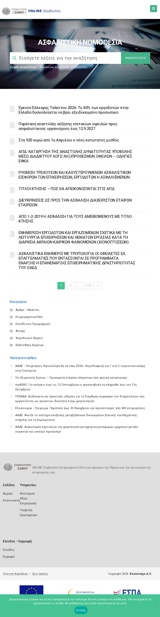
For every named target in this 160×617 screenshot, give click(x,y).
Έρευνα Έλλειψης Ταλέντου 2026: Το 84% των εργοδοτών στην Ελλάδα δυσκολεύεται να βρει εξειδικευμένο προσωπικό (74, 110)
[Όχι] (155, 608)
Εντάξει (81, 610)
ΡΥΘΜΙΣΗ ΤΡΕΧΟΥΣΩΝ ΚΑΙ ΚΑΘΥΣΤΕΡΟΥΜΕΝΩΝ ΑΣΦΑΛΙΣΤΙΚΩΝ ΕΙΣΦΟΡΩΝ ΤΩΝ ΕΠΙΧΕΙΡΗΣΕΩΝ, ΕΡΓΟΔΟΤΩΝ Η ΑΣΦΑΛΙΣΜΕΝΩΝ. (75, 175)
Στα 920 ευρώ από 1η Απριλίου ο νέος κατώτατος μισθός (69, 140)
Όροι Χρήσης (40, 573)
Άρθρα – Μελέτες (28, 310)
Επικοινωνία (11, 500)
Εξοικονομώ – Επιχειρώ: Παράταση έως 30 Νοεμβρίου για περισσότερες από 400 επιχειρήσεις (80, 408)
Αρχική (7, 493)
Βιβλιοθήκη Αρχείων (30, 345)
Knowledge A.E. (141, 574)
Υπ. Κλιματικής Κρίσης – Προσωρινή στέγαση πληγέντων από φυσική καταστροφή (71, 377)
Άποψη (20, 331)
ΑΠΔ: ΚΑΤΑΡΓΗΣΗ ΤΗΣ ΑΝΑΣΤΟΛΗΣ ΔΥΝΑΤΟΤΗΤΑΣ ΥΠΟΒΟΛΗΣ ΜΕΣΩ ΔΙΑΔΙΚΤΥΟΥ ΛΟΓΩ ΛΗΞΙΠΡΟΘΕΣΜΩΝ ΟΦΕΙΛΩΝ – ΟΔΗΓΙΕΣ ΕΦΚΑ (75, 156)
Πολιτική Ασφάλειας (15, 573)
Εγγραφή (8, 556)
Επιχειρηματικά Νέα (29, 317)
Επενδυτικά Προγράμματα (33, 324)
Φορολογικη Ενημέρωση (54, 67)
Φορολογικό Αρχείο (29, 338)
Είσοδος (8, 550)
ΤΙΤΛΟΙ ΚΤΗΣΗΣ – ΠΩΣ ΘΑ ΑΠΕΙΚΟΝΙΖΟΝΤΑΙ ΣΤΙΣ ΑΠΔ (66, 188)
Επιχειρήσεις (79, 67)
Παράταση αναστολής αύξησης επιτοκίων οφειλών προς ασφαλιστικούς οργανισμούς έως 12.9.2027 (68, 126)
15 (89, 285)
